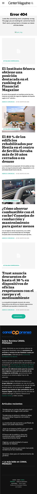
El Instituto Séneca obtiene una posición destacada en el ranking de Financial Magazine (18, 79)
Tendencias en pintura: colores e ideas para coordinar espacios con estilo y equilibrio (17, 417)
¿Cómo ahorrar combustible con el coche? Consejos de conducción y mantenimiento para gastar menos (18, 217)
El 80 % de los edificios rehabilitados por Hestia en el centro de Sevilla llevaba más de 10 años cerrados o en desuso (18, 149)
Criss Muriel (13, 356)
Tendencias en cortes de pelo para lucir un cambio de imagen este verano (17, 410)
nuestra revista (7, 396)
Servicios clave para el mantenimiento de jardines (18, 455)
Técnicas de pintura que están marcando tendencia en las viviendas (17, 449)
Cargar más (18, 316)
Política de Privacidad (16, 485)
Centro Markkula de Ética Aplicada (22, 367)
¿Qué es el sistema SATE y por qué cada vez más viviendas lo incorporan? (17, 429)
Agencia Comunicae (8, 102)
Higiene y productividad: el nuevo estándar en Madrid (15, 443)
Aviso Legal (22, 483)
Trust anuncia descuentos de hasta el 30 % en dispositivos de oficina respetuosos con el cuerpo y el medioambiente (18, 285)
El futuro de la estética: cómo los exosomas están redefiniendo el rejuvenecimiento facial (14, 436)
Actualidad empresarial (11, 61)
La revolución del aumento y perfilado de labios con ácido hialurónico (18, 424)
